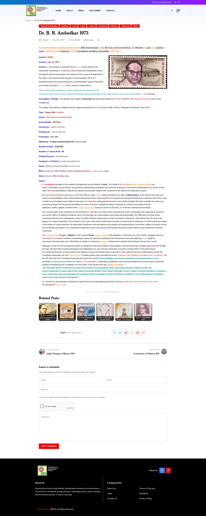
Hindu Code (61, 285)
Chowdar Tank (52, 235)
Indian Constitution (86, 208)
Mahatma (144, 184)
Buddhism (104, 241)
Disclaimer (94, 10)
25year (61, 85)
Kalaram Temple (101, 235)
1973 (68, 333)
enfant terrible (75, 255)
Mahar (98, 195)
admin (45, 40)
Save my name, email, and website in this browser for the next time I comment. (73, 397)
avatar (79, 67)
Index (81, 10)
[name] (176, 2)
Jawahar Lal (112, 265)
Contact (110, 10)
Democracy (76, 333)
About (69, 10)
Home (58, 10)
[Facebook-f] (162, 470)
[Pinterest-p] (168, 470)
